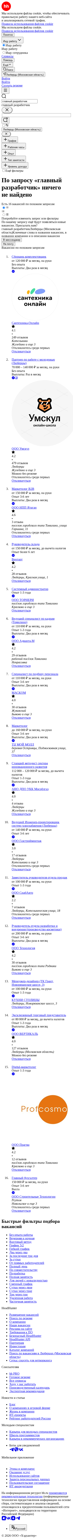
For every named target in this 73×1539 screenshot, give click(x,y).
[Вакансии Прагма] (40, 1109)
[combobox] (20, 101)
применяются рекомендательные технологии (34, 1494)
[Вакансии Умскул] (40, 413)
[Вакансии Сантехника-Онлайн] (40, 297)
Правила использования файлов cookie (27, 31)
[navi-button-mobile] (5, 90)
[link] (8, 69)
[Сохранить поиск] (5, 120)
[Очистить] (7, 110)
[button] (6, 78)
